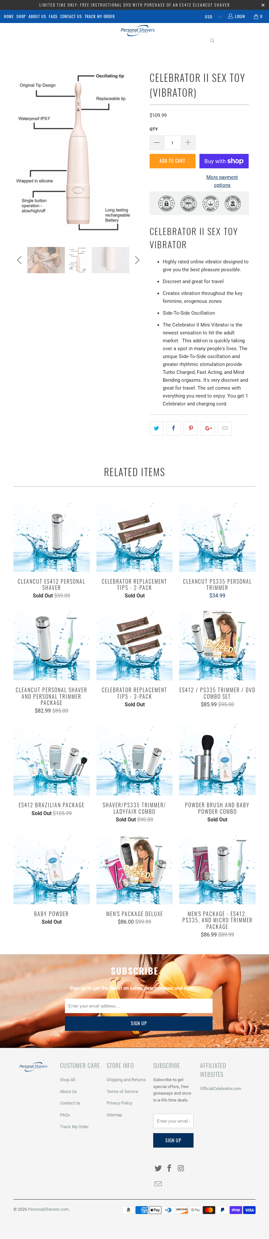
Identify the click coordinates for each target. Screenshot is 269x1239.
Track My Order (100, 16)
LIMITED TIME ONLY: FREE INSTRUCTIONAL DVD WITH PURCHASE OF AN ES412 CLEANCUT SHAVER (134, 5)
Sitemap (114, 1114)
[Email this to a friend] (225, 428)
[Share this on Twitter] (157, 428)
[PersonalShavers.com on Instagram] (181, 1168)
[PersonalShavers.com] (137, 30)
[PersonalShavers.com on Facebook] (170, 1168)
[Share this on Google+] (208, 428)
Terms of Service (122, 1091)
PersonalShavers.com (48, 1209)
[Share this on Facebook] (174, 428)
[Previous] (20, 153)
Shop (21, 16)
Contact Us (71, 16)
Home (9, 16)
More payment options (222, 181)
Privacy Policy (119, 1103)
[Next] (136, 153)
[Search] (212, 41)
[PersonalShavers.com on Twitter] (158, 1168)
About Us (37, 16)
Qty (154, 129)
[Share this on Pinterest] (191, 428)
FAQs (53, 16)
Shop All (67, 1079)
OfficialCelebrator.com (220, 1088)
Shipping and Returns (126, 1079)
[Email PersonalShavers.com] (158, 1184)
